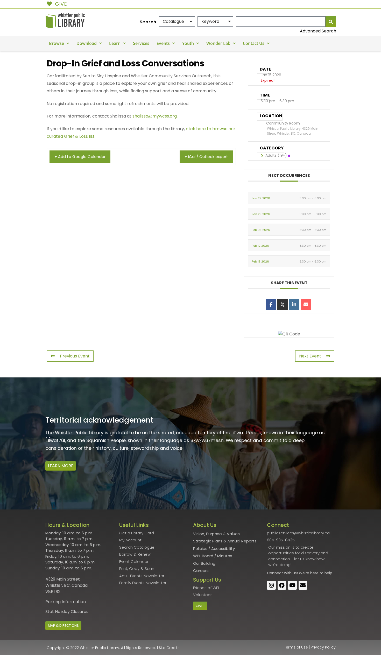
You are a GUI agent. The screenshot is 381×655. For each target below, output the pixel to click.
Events (163, 43)
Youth (188, 43)
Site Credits (169, 647)
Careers (201, 570)
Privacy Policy (323, 647)
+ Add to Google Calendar (79, 156)
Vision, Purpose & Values (216, 533)
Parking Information (65, 602)
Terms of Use (296, 647)
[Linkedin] (294, 304)
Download (86, 43)
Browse (56, 43)
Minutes (224, 556)
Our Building (204, 563)
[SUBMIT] (331, 21)
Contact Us (253, 43)
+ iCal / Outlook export (206, 156)
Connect (275, 573)
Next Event (310, 356)
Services (141, 43)
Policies (200, 548)
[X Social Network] (282, 304)
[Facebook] (282, 585)
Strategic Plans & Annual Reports (225, 541)
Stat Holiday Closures (66, 612)
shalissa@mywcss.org (154, 116)
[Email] (306, 304)
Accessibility (223, 548)
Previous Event (75, 356)
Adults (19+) (276, 155)
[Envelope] (303, 585)
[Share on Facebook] (271, 304)
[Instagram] (271, 585)
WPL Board (203, 556)
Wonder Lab (218, 43)
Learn (115, 43)
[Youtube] (292, 585)
